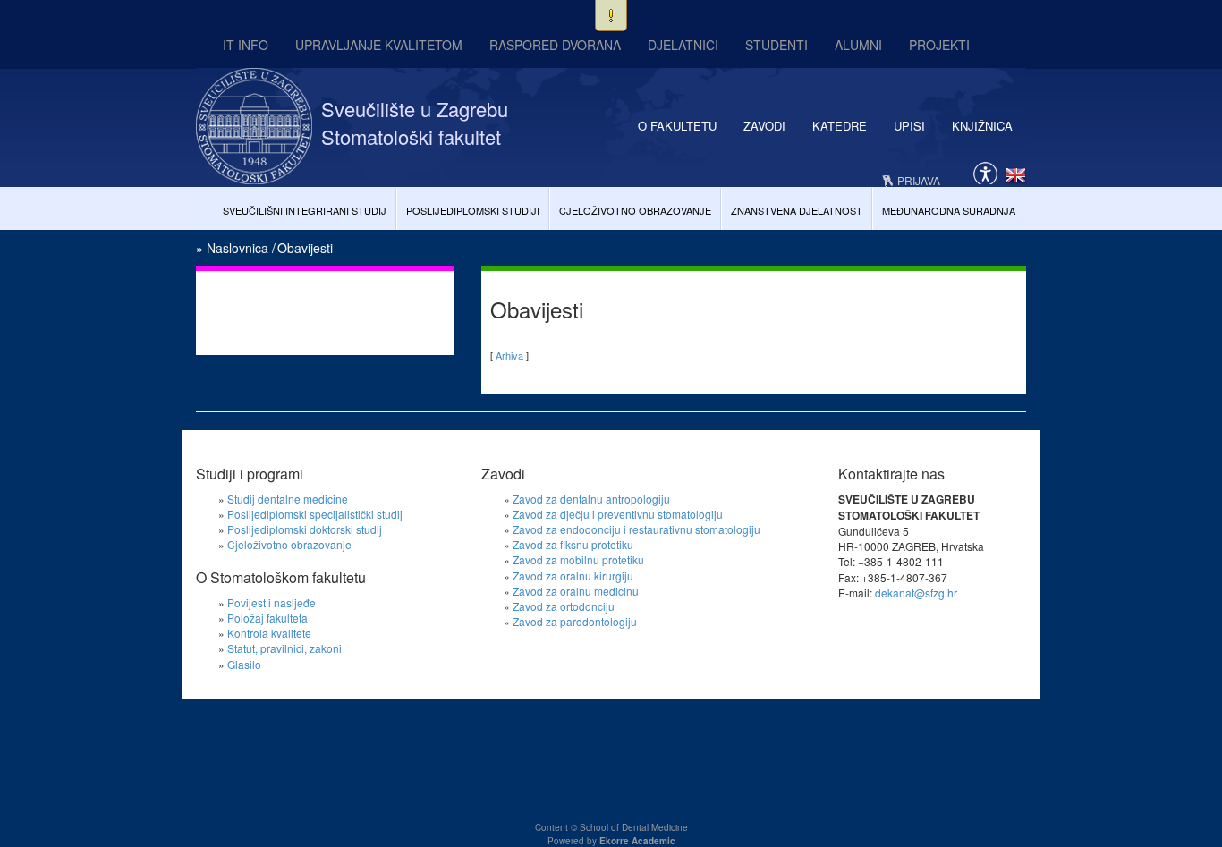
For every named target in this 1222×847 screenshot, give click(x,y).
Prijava (918, 180)
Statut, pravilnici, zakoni (284, 648)
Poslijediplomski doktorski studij (304, 529)
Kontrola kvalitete (269, 632)
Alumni (858, 45)
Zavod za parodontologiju (575, 621)
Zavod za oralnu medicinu (576, 590)
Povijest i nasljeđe (271, 602)
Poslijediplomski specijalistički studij (315, 513)
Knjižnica (982, 125)
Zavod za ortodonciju (564, 606)
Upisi (909, 125)
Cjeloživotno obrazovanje (635, 210)
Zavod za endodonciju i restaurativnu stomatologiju (636, 529)
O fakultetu (677, 125)
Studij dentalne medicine (287, 498)
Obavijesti (305, 248)
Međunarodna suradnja (948, 210)
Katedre (839, 125)
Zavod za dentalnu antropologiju (591, 498)
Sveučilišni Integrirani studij (304, 210)
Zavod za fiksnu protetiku (573, 544)
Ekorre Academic (637, 840)
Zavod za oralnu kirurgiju (573, 575)
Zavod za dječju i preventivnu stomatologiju (618, 513)
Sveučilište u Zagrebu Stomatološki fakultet (414, 122)
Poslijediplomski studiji (472, 210)
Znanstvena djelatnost (796, 210)
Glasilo (244, 664)
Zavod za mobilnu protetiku (578, 559)
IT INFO (245, 45)
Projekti (939, 45)
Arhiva (509, 355)
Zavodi (764, 125)
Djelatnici (683, 45)
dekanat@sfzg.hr (916, 592)
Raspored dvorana (555, 45)
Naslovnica (237, 248)
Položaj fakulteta (267, 617)
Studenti (776, 45)
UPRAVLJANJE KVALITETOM (378, 45)
